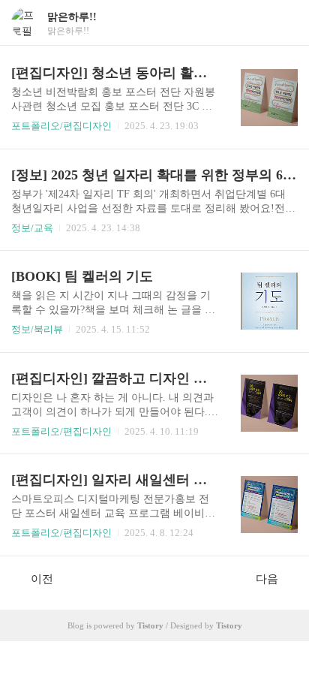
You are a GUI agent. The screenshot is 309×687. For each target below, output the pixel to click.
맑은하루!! (72, 17)
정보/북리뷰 (37, 329)
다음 (267, 579)
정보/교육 (32, 228)
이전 (42, 579)
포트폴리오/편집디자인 (61, 125)
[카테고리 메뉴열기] (283, 23)
